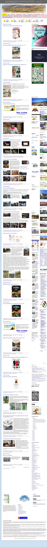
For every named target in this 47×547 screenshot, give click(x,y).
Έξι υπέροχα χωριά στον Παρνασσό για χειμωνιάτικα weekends (36, 284)
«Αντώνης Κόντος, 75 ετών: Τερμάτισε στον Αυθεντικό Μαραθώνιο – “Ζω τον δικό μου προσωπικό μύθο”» (43, 337)
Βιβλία (33, 452)
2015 (33, 439)
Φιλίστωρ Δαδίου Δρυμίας (43, 345)
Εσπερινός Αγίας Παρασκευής (8, 188)
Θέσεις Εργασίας (34, 462)
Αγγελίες (33, 444)
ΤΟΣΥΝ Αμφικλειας (14, 184)
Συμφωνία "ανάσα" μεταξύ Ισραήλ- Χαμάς (43, 344)
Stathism (45, 243)
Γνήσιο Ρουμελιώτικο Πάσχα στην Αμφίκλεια (36, 276)
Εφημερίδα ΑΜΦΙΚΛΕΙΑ (42, 265)
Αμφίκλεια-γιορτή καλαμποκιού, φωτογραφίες (12, 139)
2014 (33, 440)
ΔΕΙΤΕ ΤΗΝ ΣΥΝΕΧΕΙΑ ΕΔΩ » (6, 154)
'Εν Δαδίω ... (42, 316)
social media (33, 489)
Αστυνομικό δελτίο (34, 451)
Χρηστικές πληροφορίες (43, 253)
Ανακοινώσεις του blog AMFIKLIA (8, 117)
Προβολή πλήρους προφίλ (44, 245)
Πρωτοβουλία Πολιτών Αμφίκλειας (43, 332)
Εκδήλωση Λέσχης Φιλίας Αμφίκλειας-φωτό (11, 211)
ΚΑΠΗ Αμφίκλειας (34, 464)
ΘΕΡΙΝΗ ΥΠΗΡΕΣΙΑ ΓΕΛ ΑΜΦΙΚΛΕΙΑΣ (43, 327)
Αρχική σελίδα (4, 14)
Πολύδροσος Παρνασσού (42, 311)
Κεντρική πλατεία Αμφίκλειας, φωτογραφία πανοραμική (36, 307)
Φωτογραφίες (18, 184)
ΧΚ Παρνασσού (14, 436)
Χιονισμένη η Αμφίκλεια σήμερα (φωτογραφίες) (37, 300)
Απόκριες (33, 448)
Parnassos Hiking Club (34, 488)
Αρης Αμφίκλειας (34, 449)
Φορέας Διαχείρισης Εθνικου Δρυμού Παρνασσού (43, 258)
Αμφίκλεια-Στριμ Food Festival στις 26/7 (10, 284)
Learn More (37, 1)
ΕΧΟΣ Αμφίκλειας (34, 461)
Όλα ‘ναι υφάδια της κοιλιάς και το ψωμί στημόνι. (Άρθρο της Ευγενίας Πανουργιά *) (44, 347)
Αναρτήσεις (33, 236)
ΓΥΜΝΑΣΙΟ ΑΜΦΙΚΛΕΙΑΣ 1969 (43, 335)
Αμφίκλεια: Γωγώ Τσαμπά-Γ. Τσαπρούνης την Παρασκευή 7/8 (14, 64)
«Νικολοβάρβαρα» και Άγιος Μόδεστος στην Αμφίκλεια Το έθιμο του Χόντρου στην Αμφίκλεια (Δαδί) (43, 318)
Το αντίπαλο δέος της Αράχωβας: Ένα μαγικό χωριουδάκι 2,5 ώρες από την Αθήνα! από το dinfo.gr (35, 263)
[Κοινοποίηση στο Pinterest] (21, 60)
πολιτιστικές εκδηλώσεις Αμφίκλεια (36, 473)
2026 (33, 417)
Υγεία (32, 484)
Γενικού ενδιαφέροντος (7, 41)
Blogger (35, 538)
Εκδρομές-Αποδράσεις (34, 457)
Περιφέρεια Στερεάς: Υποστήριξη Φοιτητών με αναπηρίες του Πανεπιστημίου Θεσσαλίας (43, 341)
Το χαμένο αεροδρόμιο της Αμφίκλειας (37, 254)
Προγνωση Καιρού (43, 254)
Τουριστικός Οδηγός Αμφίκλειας (35, 483)
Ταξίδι (33, 480)
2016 (33, 438)
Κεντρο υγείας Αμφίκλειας (35, 465)
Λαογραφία (33, 466)
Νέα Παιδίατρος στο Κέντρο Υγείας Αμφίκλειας (12, 438)
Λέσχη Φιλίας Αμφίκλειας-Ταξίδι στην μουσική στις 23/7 (14, 337)
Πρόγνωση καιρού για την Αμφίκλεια (10, 233)
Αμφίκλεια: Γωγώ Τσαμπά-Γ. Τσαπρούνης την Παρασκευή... (39, 421)
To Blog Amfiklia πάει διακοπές (9, 322)
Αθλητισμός (6, 209)
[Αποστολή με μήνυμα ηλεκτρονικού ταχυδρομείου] (19, 156)
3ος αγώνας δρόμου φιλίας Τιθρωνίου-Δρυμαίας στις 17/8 (14, 45)
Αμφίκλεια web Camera (37, 14)
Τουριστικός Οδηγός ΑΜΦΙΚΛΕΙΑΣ (22, 511)
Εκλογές (33, 458)
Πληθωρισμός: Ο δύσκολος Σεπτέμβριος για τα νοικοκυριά (38, 378)
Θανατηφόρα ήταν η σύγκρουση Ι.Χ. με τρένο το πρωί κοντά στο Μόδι (37, 292)
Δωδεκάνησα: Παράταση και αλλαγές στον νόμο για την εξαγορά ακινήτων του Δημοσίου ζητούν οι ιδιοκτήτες (39, 375)
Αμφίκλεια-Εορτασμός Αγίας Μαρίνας (10, 376)
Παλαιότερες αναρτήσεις (26, 467)
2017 (33, 437)
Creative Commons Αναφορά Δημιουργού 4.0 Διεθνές (39, 500)
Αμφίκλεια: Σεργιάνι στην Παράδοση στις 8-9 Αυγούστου (14, 83)
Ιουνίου (34, 424)
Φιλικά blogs (24, 14)
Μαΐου (34, 425)
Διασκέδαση (12, 80)
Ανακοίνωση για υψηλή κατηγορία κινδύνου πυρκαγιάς (43, 312)
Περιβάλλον (45, 263)
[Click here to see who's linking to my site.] (35, 402)
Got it (41, 1)
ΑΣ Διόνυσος (41, 255)
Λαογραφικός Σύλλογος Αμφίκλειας (11, 100)
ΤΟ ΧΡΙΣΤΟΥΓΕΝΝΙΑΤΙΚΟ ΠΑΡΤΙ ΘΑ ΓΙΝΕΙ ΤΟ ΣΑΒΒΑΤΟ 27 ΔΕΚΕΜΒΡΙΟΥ (43, 334)
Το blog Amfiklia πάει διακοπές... (9, 103)
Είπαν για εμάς (13, 14)
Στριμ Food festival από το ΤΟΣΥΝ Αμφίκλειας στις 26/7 (13, 303)
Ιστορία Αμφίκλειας (18, 14)
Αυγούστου (34, 418)
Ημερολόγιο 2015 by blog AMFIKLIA (36, 270)
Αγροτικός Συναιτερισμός (35, 445)
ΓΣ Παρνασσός (8, 80)
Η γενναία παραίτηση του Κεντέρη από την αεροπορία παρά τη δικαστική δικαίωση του (39, 371)
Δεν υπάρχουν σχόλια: (14, 79)
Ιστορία (8, 465)
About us (9, 14)
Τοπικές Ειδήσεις (43, 339)
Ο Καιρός (42, 14)
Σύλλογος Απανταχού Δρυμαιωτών (36, 476)
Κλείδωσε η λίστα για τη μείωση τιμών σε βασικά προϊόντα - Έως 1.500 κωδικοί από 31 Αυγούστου (39, 377)
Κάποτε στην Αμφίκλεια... (8, 455)
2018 (33, 436)
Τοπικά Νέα (41, 259)
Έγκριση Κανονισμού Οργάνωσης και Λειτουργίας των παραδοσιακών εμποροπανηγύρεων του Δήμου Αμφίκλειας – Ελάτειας (43, 276)
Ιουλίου (34, 423)
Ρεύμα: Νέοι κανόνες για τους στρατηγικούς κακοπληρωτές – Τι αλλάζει (39, 379)
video (13, 136)
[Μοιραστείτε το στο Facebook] (21, 60)
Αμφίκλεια (6, 80)
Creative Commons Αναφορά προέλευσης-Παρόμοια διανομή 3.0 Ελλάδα (39, 504)
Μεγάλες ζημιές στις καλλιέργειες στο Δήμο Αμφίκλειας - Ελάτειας (15, 247)
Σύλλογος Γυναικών (15, 373)
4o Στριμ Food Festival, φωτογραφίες (10, 159)
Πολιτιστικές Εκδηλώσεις (15, 80)
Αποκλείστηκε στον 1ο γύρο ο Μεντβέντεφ (37, 372)
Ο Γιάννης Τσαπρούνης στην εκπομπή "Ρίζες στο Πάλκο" (14, 121)
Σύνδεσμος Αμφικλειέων (43, 264)
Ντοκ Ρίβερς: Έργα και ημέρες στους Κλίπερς (37, 368)
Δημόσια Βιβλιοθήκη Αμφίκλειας (35, 455)
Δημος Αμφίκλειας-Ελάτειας (13, 41)
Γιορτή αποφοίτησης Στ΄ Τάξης (43, 330)
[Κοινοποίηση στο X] (20, 60)
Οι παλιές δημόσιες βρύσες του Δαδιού (10, 394)
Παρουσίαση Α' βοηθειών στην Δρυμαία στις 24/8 (12, 25)
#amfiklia (41, 266)
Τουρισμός (33, 482)
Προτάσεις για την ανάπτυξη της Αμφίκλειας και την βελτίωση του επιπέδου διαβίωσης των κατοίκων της (43, 113)
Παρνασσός (41, 263)
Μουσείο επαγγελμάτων (35, 469)
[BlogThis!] (19, 60)
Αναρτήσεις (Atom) (8, 468)
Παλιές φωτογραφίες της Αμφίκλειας (7, 17)
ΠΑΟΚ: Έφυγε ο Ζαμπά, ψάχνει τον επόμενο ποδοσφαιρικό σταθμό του (38, 370)
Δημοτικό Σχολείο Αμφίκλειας (43, 329)
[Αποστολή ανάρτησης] (17, 79)
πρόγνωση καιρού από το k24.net (23, 22)
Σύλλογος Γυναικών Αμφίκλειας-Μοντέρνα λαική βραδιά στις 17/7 (15, 357)
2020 (33, 434)
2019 (33, 435)
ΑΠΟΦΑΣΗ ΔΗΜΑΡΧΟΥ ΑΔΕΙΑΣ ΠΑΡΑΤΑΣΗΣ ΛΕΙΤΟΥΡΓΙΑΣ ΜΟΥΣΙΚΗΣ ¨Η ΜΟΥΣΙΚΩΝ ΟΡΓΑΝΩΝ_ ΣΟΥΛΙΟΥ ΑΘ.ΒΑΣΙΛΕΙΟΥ (43, 292)
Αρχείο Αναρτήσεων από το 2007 (22, 512)
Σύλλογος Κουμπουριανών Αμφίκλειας (36, 478)
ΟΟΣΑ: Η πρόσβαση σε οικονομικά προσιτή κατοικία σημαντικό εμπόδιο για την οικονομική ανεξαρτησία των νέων (39, 380)
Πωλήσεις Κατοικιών (30, 14)
